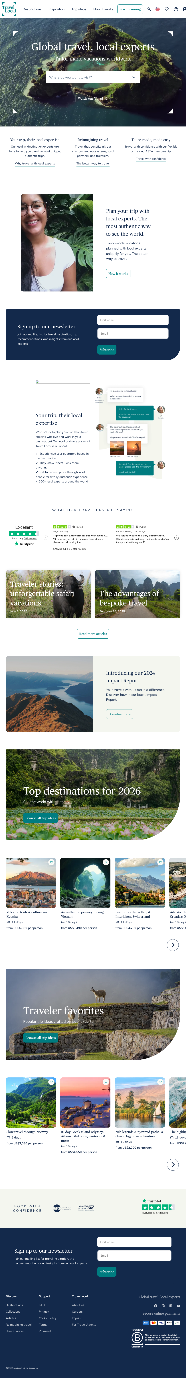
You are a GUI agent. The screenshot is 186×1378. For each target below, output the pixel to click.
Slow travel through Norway (27, 1132)
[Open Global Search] (149, 9)
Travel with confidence (151, 158)
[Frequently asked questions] (175, 9)
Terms (43, 1324)
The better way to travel (93, 163)
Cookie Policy (47, 1318)
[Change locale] (157, 9)
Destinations (14, 1305)
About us (78, 1305)
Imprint (77, 1318)
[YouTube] (178, 1306)
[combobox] (90, 77)
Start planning (130, 9)
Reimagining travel (19, 1324)
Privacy (44, 1311)
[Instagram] (163, 1306)
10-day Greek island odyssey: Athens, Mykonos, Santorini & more (83, 1136)
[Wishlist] (166, 9)
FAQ (42, 1305)
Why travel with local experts (35, 163)
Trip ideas (79, 9)
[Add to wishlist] (51, 862)
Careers (77, 1311)
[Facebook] (155, 1306)
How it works (103, 9)
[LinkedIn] (171, 1306)
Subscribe (107, 350)
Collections (13, 1311)
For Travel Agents (84, 1324)
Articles (11, 1318)
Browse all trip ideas (41, 818)
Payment (45, 1331)
